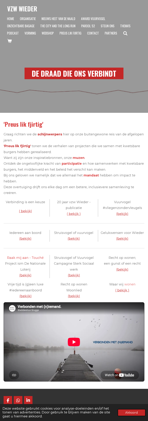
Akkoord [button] (131, 412)
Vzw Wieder (22, 8)
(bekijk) (25, 239)
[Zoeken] (125, 33)
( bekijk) (25, 211)
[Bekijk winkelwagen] (9, 41)
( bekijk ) (74, 214)
